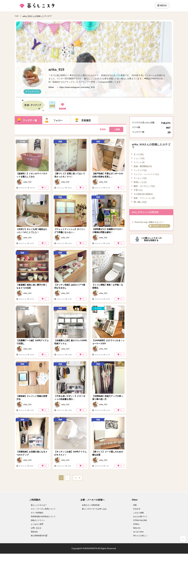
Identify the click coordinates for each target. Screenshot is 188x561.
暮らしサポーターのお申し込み (94, 509)
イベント (139, 162)
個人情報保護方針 (38, 536)
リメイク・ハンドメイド (146, 174)
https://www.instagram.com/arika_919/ (77, 87)
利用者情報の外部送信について (43, 516)
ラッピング (140, 178)
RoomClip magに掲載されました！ (149, 222)
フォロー (58, 120)
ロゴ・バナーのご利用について (43, 509)
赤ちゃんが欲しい (140, 536)
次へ (77, 478)
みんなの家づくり (140, 516)
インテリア (140, 170)
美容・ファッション (144, 198)
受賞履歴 (86, 120)
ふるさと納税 (138, 513)
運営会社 (34, 532)
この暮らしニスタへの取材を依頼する (151, 239)
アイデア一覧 (30, 120)
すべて (139, 154)
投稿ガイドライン (38, 520)
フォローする (33, 91)
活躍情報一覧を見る (160, 226)
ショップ (139, 158)
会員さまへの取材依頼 (91, 505)
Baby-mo (136, 528)
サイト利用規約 (37, 513)
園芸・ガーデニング (144, 186)
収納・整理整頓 (143, 166)
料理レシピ (140, 182)
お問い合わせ (36, 528)
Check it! (136, 509)
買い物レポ (140, 202)
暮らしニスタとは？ (39, 505)
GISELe (136, 524)
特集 (135, 505)
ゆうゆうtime (138, 532)
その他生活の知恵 (143, 194)
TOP (17, 16)
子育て (138, 190)
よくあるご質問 (37, 524)
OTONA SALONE (140, 520)
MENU (163, 5)
